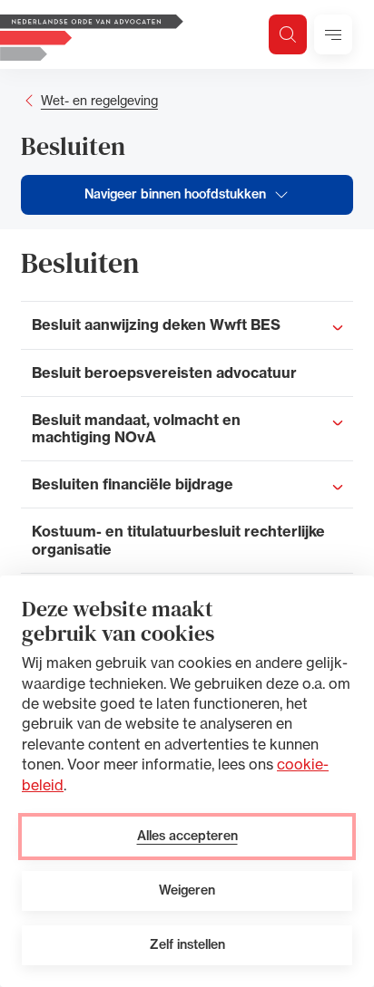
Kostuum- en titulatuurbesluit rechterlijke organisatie (178, 539)
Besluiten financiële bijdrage (132, 484)
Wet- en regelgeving (99, 100)
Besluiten (73, 146)
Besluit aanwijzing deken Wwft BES (156, 324)
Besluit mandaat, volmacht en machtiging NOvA (136, 428)
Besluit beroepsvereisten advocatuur (164, 372)
